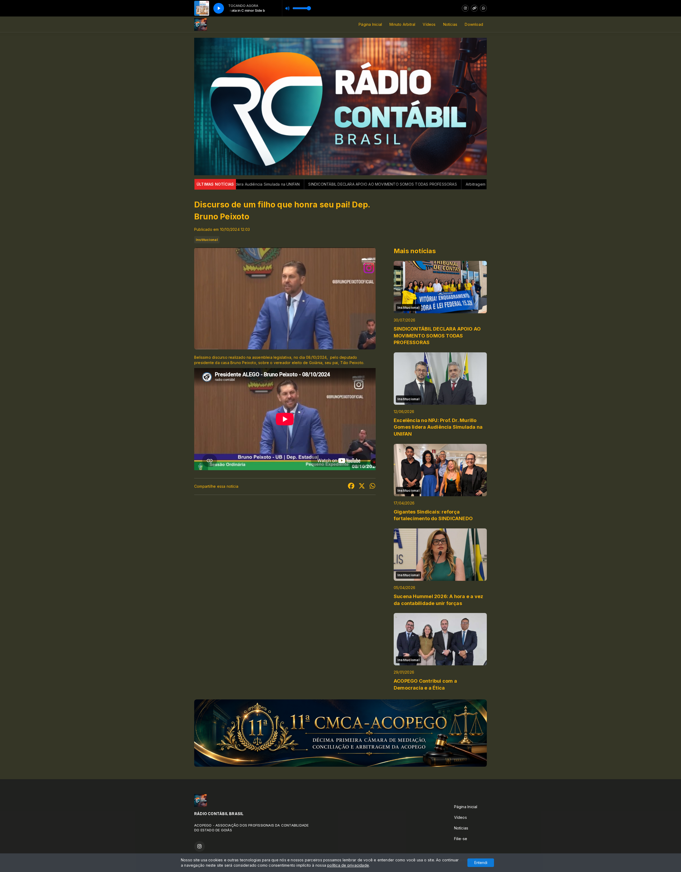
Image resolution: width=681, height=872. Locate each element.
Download (474, 24)
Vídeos (429, 24)
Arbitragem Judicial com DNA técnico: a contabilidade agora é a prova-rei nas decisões (462, 184)
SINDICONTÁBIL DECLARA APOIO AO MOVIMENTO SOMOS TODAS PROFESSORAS (299, 184)
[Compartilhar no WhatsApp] (372, 486)
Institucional (207, 239)
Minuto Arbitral (402, 24)
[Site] (474, 8)
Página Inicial (370, 24)
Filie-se (460, 838)
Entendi (480, 862)
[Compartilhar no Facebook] (351, 486)
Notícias (450, 24)
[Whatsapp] (483, 8)
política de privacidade (348, 865)
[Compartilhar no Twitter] (362, 486)
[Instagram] (465, 8)
